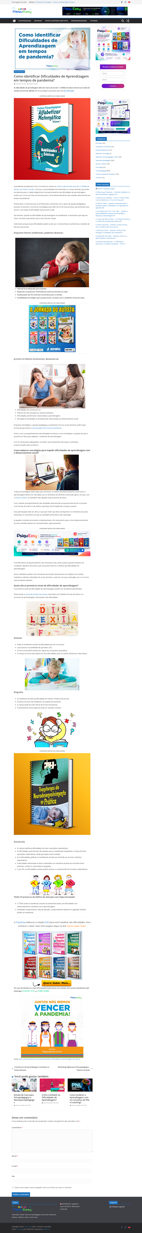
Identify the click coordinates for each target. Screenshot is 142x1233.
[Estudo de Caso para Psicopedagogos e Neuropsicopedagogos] (24, 1080)
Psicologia (99, 167)
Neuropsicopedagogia (103, 160)
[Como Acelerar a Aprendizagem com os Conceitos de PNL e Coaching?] (80, 1080)
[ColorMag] (14, 20)
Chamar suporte (118, 1207)
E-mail (15, 1166)
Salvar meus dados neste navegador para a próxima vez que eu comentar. (43, 1187)
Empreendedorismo (79, 21)
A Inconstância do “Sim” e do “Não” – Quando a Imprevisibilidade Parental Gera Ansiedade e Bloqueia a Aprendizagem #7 (112, 213)
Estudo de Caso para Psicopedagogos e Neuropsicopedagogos (24, 1098)
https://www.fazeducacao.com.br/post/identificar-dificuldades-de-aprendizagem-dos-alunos (49, 1059)
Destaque (99, 143)
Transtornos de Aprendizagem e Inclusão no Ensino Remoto (31, 1068)
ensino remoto (21, 498)
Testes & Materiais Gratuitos (56, 21)
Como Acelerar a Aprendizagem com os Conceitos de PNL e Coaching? (80, 1098)
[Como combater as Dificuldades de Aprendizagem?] (52, 1080)
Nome (15, 1156)
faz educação (69, 91)
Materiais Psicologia (102, 153)
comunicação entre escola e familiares (47, 428)
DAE (47, 922)
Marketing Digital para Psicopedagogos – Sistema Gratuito (74, 1068)
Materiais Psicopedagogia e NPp (107, 157)
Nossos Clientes (101, 164)
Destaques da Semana (103, 147)
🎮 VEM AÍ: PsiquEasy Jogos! (105, 189)
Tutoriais (94, 21)
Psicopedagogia (24, 21)
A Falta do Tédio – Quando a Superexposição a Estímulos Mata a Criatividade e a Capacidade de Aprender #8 (112, 205)
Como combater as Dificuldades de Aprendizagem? (51, 1097)
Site (13, 1176)
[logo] (22, 1206)
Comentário (17, 1127)
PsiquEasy (21, 922)
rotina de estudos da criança (36, 594)
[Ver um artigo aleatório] (127, 20)
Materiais (38, 21)
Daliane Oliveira (33, 84)
